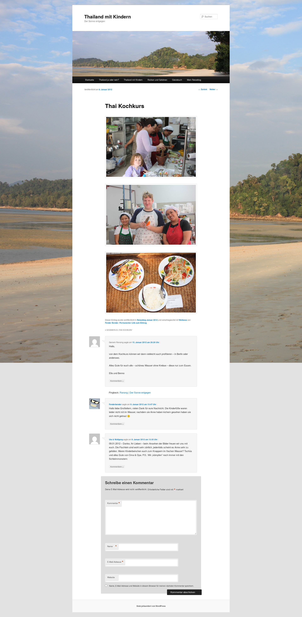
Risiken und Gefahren (157, 79)
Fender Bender (111, 322)
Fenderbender (115, 404)
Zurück (203, 89)
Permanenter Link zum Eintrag (133, 322)
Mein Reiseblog (194, 79)
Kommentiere (117, 380)
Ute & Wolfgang (116, 439)
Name (112, 546)
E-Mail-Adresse (115, 561)
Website (111, 577)
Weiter (214, 89)
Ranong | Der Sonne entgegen (135, 392)
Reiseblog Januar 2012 (147, 319)
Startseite (89, 79)
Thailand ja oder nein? (109, 79)
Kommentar (113, 503)
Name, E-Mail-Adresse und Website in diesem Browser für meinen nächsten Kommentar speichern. (151, 585)
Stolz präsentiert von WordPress (151, 606)
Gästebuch (177, 79)
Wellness (183, 319)
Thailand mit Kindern (107, 16)
